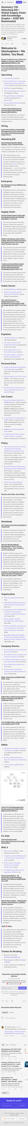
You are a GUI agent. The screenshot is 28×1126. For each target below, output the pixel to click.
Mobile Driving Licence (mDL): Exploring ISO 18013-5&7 (13, 293)
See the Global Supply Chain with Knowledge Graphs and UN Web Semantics (13, 217)
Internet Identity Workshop (12, 103)
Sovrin (16, 168)
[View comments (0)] (9, 1074)
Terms (22, 1113)
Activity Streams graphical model (13, 765)
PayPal (3, 61)
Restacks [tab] (11, 1012)
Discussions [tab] (13, 1045)
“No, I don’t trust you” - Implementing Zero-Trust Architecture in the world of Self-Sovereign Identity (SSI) (13, 302)
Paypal (8, 962)
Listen (24, 38)
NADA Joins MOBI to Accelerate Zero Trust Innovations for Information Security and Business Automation (15, 628)
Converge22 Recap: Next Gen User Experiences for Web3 (14, 871)
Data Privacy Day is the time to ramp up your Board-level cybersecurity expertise (14, 390)
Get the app (22, 1118)
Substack (6, 1122)
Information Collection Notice (17, 993)
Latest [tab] (7, 1045)
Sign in (24, 2)
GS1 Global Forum (9, 78)
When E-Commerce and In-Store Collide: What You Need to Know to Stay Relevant (13, 240)
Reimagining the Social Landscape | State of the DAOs (12, 809)
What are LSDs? (8, 851)
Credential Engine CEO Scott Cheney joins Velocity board (15, 661)
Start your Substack (10, 1118)
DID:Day (6, 88)
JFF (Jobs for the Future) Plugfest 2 (14, 525)
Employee (7, 429)
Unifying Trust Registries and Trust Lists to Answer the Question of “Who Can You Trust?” (13, 573)
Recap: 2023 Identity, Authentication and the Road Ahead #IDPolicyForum (15, 468)
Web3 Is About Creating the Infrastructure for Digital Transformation (12, 865)
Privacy (18, 1113)
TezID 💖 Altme (6, 926)
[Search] (25, 1044)
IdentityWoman (11, 37)
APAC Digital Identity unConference (15, 91)
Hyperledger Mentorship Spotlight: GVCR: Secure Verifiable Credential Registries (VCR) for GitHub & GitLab (15, 637)
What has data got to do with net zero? (15, 376)
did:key (5, 556)
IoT (13, 436)
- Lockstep (17, 436)
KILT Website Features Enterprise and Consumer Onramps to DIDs (15, 656)
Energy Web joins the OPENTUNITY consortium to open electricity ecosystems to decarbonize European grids (15, 613)
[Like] (2, 43)
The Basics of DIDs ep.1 (11, 338)
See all (4, 1093)
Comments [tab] (5, 1012)
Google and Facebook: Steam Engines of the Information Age (15, 368)
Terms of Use (21, 991)
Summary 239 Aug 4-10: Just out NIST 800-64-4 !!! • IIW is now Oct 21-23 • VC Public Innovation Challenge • (11, 1064)
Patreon (12, 61)
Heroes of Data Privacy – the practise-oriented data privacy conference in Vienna (15, 83)
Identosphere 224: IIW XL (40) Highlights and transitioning (11, 1050)
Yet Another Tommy (10, 1027)
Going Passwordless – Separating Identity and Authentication (13, 356)
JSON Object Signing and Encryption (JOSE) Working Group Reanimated (15, 604)
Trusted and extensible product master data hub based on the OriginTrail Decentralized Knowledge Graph (12, 266)
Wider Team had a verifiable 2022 (13, 677)
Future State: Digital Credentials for (14, 400)
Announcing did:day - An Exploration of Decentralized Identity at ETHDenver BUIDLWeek (13, 877)
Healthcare (7, 402)
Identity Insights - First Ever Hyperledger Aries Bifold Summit (14, 620)
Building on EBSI (15, 289)
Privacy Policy (14, 995)
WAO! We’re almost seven (11, 598)
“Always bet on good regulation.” (13, 482)
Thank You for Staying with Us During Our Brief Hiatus (11, 1053)
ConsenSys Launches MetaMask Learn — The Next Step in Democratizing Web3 (15, 858)
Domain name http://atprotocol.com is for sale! (13, 840)
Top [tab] (3, 1045)
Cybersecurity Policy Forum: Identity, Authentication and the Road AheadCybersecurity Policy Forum (15, 449)
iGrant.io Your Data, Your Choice (12, 494)
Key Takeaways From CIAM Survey (13, 185)
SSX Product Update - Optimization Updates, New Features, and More (14, 901)
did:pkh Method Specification (10, 545)
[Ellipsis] (26, 1027)
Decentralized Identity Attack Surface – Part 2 (11, 143)
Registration (7, 100)
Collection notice (14, 1115)
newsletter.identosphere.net (12, 957)
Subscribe (19, 2)
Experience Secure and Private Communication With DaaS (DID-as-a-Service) (15, 671)
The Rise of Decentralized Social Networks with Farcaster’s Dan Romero (15, 759)
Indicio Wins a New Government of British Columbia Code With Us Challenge (13, 698)
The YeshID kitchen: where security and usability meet (14, 723)
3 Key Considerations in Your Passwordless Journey (12, 351)
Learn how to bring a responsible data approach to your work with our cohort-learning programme (13, 131)
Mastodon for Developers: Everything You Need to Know (15, 749)
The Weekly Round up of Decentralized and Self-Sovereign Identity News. (11, 1069)
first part (13, 164)
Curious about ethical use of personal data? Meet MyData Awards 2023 (11, 110)
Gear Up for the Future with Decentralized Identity (12, 344)
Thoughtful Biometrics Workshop (14, 96)
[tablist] (8, 1012)
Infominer (9, 38)
